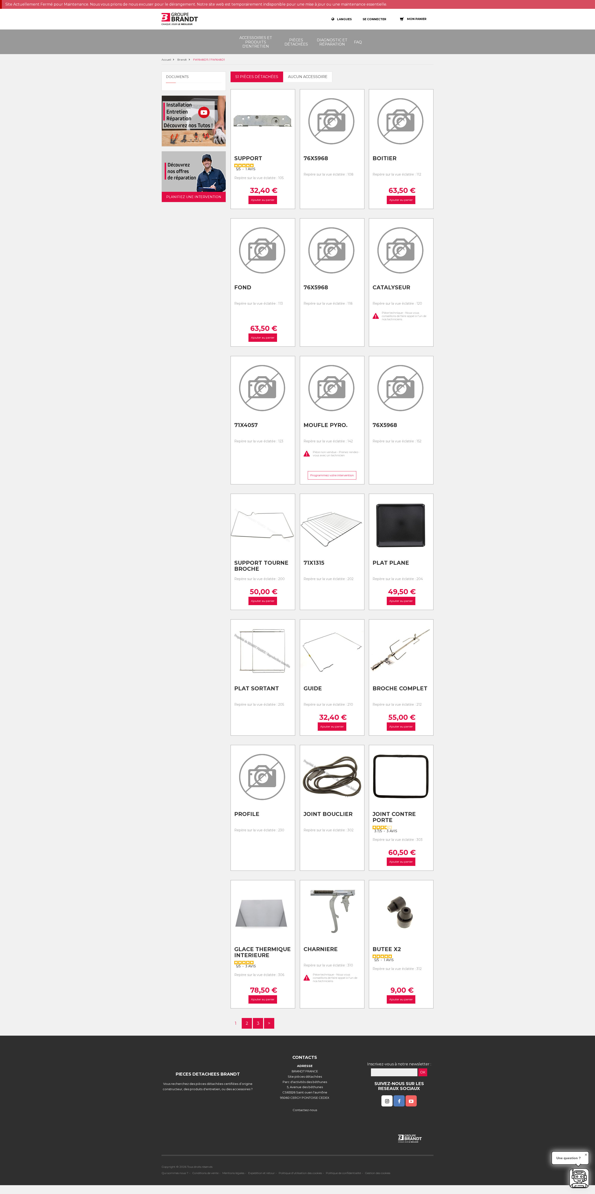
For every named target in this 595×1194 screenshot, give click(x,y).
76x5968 (316, 158)
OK (422, 1072)
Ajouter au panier (262, 200)
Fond (242, 287)
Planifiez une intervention (193, 197)
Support (248, 158)
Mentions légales (233, 1173)
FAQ (358, 42)
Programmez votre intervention (332, 475)
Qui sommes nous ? (175, 1173)
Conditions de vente (205, 1173)
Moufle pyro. (325, 425)
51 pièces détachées (256, 77)
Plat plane (391, 563)
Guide (313, 688)
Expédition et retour (261, 1173)
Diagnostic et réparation (332, 42)
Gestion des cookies (377, 1173)
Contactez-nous (305, 1110)
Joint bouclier (328, 814)
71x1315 (314, 563)
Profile (246, 814)
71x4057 (246, 425)
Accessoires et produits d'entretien (255, 42)
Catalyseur (391, 287)
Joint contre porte (394, 817)
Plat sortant (256, 688)
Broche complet (400, 688)
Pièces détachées (296, 42)
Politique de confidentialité (343, 1173)
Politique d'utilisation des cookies (300, 1173)
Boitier (385, 158)
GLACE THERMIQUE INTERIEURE (262, 952)
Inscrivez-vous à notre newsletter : (399, 1064)
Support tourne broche (261, 566)
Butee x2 (387, 949)
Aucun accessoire (307, 77)
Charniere (321, 949)
